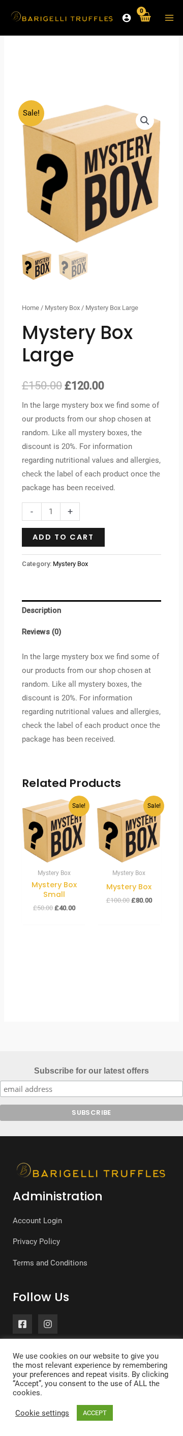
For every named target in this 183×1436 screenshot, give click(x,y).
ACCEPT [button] (95, 1413)
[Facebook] (22, 1324)
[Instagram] (47, 1324)
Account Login (37, 1220)
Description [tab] (42, 610)
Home (30, 308)
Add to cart (63, 537)
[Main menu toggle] (169, 17)
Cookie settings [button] (42, 1413)
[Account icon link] (126, 17)
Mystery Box (62, 308)
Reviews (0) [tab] (42, 631)
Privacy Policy (36, 1241)
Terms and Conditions (50, 1263)
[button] (145, 120)
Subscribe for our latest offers (91, 1070)
